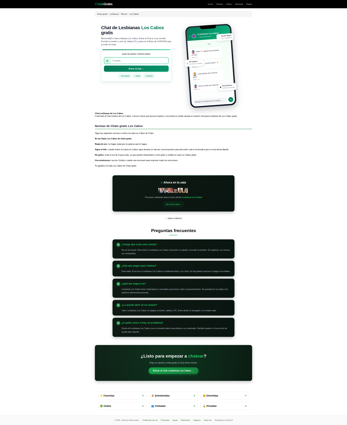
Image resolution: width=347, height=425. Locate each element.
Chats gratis (102, 14)
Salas (229, 4)
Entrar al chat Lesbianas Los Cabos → (173, 370)
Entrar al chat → (136, 68)
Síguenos (197, 420)
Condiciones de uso (150, 420)
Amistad (239, 4)
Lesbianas (114, 14)
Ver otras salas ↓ (173, 204)
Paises (219, 4)
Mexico (124, 14)
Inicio (210, 4)
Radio (249, 4)
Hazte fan (208, 420)
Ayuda (174, 420)
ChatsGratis (185, 420)
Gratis (104, 4)
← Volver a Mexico (173, 218)
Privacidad (165, 420)
